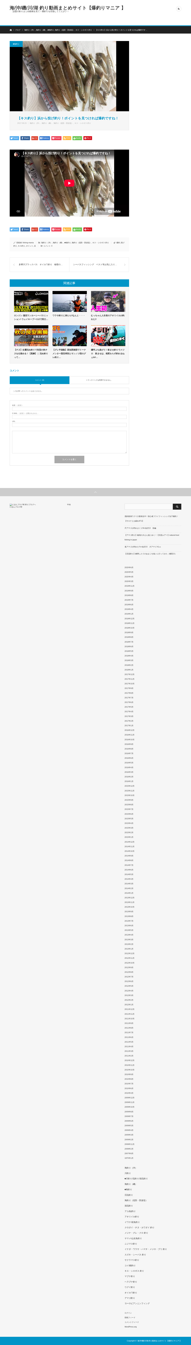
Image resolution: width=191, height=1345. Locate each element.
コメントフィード (132, 1322)
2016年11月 (129, 735)
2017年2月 (129, 721)
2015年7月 (129, 809)
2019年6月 (129, 605)
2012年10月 (129, 963)
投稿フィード (130, 1318)
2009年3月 (129, 1135)
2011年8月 (129, 1028)
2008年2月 (129, 1149)
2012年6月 (129, 981)
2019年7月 (129, 600)
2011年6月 (129, 1037)
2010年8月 (129, 1079)
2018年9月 (129, 632)
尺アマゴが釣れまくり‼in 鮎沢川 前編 (140, 528)
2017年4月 (129, 712)
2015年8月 (129, 805)
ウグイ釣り (130, 1287)
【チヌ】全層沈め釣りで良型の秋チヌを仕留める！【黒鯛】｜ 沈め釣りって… (31, 353)
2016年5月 (129, 763)
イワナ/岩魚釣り (132, 1222)
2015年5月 (129, 819)
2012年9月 (129, 967)
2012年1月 (129, 1005)
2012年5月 (129, 986)
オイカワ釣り (131, 1292)
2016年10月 (129, 740)
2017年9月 (129, 688)
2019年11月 (129, 586)
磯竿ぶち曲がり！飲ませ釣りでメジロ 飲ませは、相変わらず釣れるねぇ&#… (107, 353)
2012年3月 (129, 995)
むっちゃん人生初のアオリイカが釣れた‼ (107, 317)
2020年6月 (129, 567)
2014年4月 (129, 879)
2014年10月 (129, 851)
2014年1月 (129, 893)
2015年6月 (129, 814)
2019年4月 (129, 609)
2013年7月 (129, 921)
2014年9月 (129, 856)
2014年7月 (129, 865)
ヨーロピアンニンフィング (137, 1303)
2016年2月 (129, 777)
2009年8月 (129, 1112)
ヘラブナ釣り (131, 1282)
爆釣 (118, 243)
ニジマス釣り (131, 1244)
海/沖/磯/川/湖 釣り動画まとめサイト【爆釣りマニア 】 (68, 7)
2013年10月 (129, 907)
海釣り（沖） (35, 123)
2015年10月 (129, 795)
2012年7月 (129, 977)
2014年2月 (129, 888)
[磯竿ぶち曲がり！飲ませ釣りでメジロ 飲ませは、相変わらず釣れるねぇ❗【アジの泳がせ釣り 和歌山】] (108, 335)
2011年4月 (129, 1047)
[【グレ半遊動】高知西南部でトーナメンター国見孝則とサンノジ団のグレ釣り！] (70, 335)
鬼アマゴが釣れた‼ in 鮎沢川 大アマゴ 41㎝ (143, 547)
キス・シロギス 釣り (82, 123)
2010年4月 (129, 1093)
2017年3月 (129, 716)
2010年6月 (129, 1088)
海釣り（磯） (47, 123)
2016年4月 (129, 767)
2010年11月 (129, 1065)
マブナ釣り (130, 1276)
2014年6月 (129, 870)
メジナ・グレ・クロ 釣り (136, 1233)
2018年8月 (129, 637)
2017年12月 (129, 674)
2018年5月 (129, 651)
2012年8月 (129, 972)
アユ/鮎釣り (130, 1211)
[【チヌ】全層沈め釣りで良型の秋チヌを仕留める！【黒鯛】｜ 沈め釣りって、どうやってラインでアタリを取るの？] (31, 335)
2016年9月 (129, 744)
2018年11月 (129, 623)
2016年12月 (129, 730)
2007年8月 (129, 1153)
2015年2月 (129, 832)
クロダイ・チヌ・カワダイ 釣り (139, 1227)
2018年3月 (129, 660)
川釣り (128, 1173)
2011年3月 (129, 1051)
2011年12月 (129, 1009)
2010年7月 (129, 1084)
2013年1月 (129, 949)
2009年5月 (129, 1126)
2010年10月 (129, 1070)
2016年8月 (129, 749)
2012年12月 (129, 953)
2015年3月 (129, 828)
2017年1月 (129, 726)
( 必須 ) (17, 405)
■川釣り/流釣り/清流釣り (136, 1178)
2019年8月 (129, 595)
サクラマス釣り (132, 1260)
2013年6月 (129, 926)
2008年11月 (129, 1144)
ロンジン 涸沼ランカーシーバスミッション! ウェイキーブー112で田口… (31, 317)
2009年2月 (129, 1140)
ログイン (128, 1313)
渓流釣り (129, 1195)
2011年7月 (129, 1032)
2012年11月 (129, 958)
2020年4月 (129, 577)
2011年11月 (129, 1014)
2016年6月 (129, 758)
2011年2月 (129, 1056)
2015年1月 (129, 837)
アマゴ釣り (130, 1298)
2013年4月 (129, 935)
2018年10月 (129, 628)
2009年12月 (129, 1098)
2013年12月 (129, 898)
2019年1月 (129, 614)
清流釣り (129, 1206)
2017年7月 (129, 698)
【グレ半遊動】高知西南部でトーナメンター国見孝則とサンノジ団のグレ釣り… (69, 353)
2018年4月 (129, 656)
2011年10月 (129, 1019)
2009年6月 (129, 1121)
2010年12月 (129, 1060)
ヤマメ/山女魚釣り (133, 1238)
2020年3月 (129, 581)
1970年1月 (129, 1158)
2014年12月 (129, 842)
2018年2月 (129, 665)
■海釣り (16, 44)
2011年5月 (129, 1042)
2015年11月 (129, 791)
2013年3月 (129, 940)
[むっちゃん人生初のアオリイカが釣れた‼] (108, 301)
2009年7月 (129, 1116)
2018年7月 (129, 642)
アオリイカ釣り (132, 1216)
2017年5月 (129, 707)
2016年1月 (129, 781)
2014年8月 (129, 860)
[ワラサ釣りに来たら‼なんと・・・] (70, 301)
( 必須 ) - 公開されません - (25, 413)
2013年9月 (129, 912)
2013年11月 (129, 902)
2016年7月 (129, 753)
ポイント (29, 246)
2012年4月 (129, 991)
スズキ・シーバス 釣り (135, 1254)
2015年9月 (129, 800)
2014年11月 (129, 847)
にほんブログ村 (16, 507)
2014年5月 (129, 874)
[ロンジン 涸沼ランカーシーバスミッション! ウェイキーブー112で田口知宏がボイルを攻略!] (31, 301)
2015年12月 (129, 786)
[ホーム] (11, 30)
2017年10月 (129, 684)
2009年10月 (129, 1107)
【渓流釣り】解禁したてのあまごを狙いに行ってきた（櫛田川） (151, 554)
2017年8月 (129, 693)
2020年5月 (129, 572)
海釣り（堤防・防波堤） (63, 123)
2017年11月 (129, 679)
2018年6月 (129, 647)
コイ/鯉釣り (130, 1265)
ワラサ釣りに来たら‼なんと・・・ (69, 315)
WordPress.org (131, 1327)
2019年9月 (129, 591)
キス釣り (21, 246)
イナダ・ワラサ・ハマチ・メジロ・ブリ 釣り (146, 1249)
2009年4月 (129, 1130)
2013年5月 (129, 930)
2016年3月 (129, 772)
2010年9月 (129, 1074)
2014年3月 (129, 884)
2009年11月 (129, 1102)
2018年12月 (129, 619)
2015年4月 (129, 823)
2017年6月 (129, 702)
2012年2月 (129, 1000)
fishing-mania (28, 243)
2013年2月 (129, 944)
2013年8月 (129, 916)
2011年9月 (129, 1023)
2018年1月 (129, 670)
